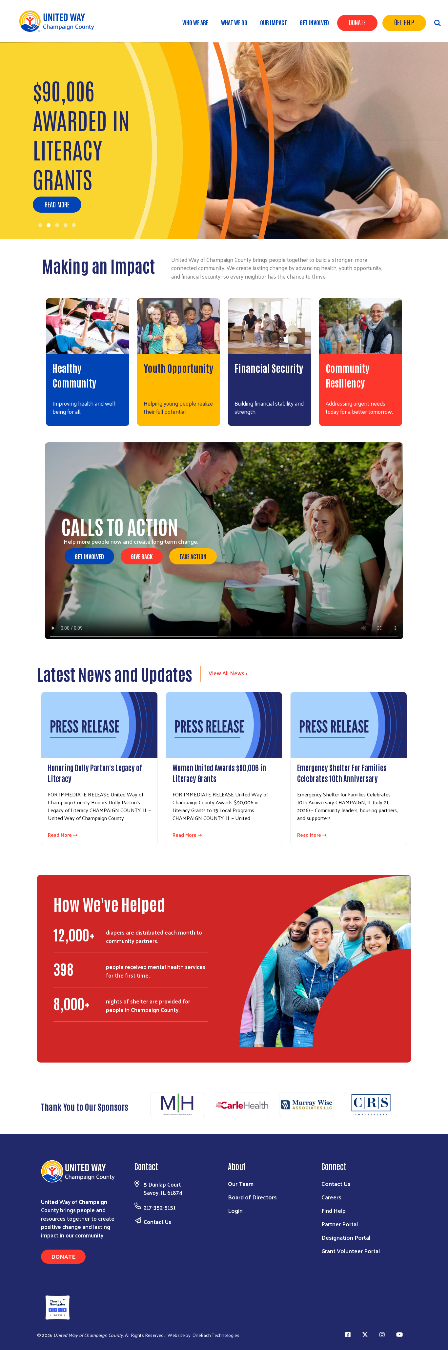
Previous (142, 1105)
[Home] (59, 21)
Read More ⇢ (62, 835)
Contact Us (157, 1222)
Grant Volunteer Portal (350, 1251)
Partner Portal (339, 1224)
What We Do (234, 22)
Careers (331, 1197)
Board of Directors (252, 1197)
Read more (57, 204)
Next (406, 1105)
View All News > (228, 673)
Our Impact (273, 22)
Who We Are (195, 22)
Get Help (404, 22)
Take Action (193, 556)
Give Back (142, 556)
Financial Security (268, 367)
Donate (357, 22)
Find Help (333, 1210)
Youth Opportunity (178, 367)
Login (235, 1210)
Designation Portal (345, 1237)
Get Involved (314, 22)
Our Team (241, 1183)
